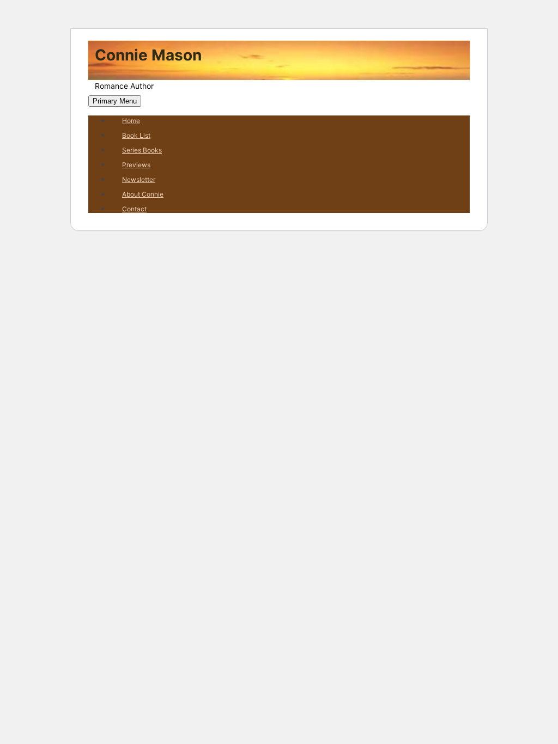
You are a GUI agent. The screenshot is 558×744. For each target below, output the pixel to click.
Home (131, 121)
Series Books (142, 150)
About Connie (142, 194)
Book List (136, 135)
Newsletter (138, 179)
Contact (134, 209)
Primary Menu (115, 101)
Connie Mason (148, 55)
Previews (136, 165)
